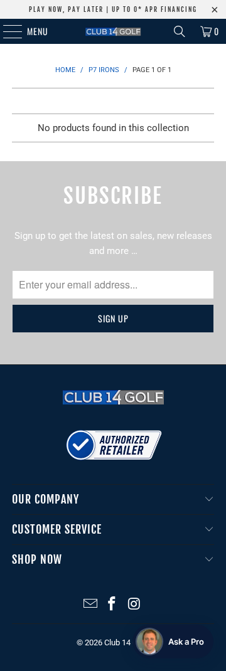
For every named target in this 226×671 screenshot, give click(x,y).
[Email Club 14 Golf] (90, 604)
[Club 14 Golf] (113, 31)
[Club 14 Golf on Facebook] (112, 604)
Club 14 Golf (126, 642)
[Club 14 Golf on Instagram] (134, 604)
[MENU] (6, 31)
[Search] (179, 31)
